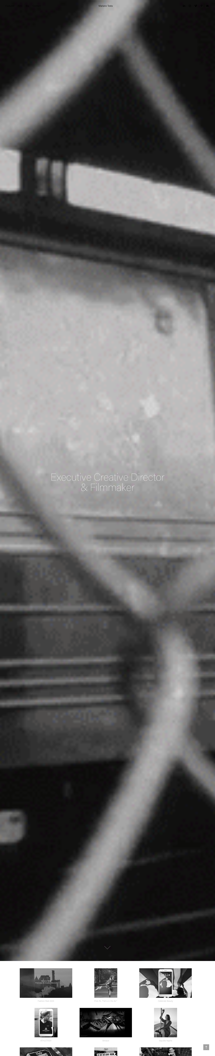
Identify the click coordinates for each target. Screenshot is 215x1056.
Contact (37, 5)
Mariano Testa (106, 5)
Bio (27, 5)
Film (20, 5)
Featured (9, 5)
